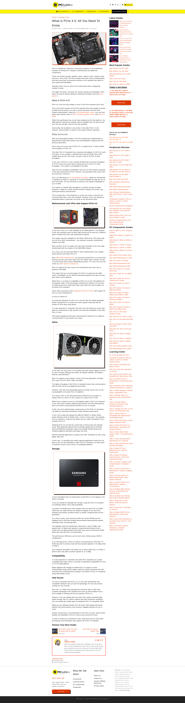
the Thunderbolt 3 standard (79, 177)
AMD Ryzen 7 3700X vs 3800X (120, 247)
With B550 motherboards (65, 257)
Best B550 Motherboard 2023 (119, 266)
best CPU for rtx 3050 (117, 81)
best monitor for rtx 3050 (118, 68)
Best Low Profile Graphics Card (120, 346)
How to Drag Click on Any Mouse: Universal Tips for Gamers (118, 502)
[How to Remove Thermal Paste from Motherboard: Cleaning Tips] (113, 33)
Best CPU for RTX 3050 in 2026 (120, 316)
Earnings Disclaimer (125, 690)
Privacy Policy (99, 686)
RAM (98, 633)
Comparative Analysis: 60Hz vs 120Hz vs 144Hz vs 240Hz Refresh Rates (120, 201)
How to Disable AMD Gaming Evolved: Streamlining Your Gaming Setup (119, 491)
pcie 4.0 (56, 662)
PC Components (78, 11)
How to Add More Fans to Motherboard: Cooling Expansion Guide (121, 381)
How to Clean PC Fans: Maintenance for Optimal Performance (118, 450)
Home (54, 17)
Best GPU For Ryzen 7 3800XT (120, 338)
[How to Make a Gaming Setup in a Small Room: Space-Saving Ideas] (113, 59)
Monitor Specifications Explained (120, 206)
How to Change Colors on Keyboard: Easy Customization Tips (120, 397)
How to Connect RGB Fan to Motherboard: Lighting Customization (119, 484)
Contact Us (98, 678)
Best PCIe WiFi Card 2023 (118, 179)
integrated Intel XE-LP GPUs (83, 291)
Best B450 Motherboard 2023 (119, 263)
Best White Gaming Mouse (118, 189)
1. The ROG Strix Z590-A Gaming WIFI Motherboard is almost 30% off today (120, 92)
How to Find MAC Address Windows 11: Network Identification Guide (118, 528)
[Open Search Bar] (128, 11)
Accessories (104, 11)
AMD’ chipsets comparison (68, 264)
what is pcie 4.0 (63, 662)
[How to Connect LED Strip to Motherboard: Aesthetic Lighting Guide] (113, 41)
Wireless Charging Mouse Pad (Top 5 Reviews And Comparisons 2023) (120, 222)
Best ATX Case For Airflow (118, 260)
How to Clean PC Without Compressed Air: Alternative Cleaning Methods (119, 457)
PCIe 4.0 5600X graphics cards (83, 114)
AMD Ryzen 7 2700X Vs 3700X (120, 245)
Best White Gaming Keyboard (119, 187)
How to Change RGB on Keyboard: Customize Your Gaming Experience (118, 404)
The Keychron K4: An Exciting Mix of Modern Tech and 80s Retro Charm (120, 210)
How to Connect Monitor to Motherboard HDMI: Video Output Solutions (118, 477)
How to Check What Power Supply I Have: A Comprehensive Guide (121, 434)
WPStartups (96, 698)
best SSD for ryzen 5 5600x (119, 84)
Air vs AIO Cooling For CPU (119, 355)
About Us (97, 675)
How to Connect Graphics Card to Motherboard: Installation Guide (120, 464)
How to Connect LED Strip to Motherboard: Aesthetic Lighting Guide (120, 470)
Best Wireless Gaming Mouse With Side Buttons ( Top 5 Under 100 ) (120, 194)
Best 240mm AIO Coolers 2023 (120, 255)
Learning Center (64, 17)
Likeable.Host (106, 698)
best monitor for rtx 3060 (118, 71)
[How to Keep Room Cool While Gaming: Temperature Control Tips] (113, 50)
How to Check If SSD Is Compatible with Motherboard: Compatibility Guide (120, 415)
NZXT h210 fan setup (117, 78)
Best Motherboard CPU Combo (120, 348)
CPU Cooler (62, 633)
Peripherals (91, 11)
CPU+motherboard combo (85, 112)
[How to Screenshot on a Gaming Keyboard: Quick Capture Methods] (113, 24)
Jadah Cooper (70, 642)
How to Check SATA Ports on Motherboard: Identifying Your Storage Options (120, 427)
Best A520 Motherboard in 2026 (120, 258)
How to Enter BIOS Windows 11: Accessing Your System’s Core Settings (120, 521)
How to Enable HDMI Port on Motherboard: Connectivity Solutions (119, 514)
